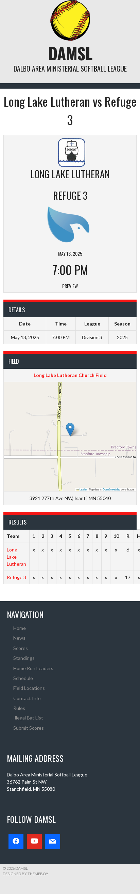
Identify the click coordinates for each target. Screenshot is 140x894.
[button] (70, 430)
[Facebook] (16, 841)
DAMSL (70, 53)
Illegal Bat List (28, 718)
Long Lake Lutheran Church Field (70, 375)
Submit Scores (28, 728)
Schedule (23, 678)
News (19, 638)
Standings (24, 658)
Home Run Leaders (33, 668)
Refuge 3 (16, 577)
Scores (20, 648)
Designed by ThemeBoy (25, 874)
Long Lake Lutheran (16, 557)
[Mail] (52, 841)
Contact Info (27, 698)
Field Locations (29, 688)
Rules (19, 708)
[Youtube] (34, 841)
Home (19, 628)
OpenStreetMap (111, 489)
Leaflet (83, 489)
